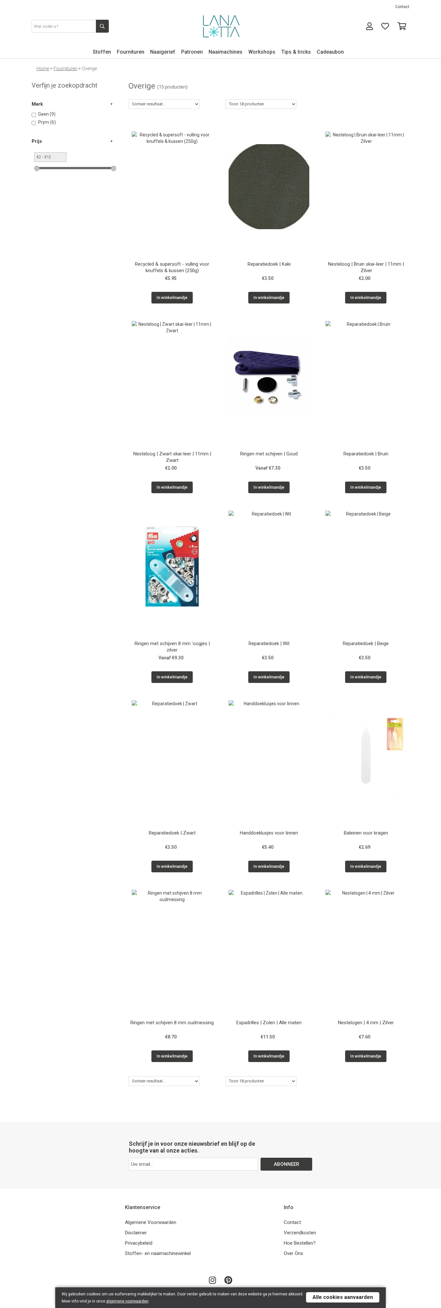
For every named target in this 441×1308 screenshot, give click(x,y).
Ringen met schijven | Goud (269, 454)
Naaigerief (162, 52)
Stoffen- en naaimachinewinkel (158, 1253)
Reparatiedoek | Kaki (269, 264)
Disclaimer (136, 1233)
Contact (402, 7)
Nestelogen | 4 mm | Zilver (366, 1023)
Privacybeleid (138, 1243)
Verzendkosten (300, 1233)
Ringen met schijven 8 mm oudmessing (172, 1023)
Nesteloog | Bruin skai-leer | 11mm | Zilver (366, 267)
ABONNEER (286, 1164)
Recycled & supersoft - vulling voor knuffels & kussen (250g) (172, 267)
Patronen (192, 52)
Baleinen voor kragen (366, 833)
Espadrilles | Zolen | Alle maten (269, 1023)
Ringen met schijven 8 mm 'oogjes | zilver (172, 647)
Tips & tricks (296, 52)
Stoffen (102, 52)
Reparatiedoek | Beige (366, 643)
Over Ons (293, 1253)
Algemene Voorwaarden (150, 1222)
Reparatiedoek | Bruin (366, 454)
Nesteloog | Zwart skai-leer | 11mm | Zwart (172, 457)
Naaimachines (225, 52)
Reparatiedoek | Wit (269, 643)
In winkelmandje (172, 297)
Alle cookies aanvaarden (343, 1297)
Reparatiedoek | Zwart (172, 833)
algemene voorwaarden (127, 1301)
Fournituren (130, 52)
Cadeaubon (330, 52)
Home (42, 68)
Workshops (261, 52)
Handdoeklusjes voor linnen (269, 833)
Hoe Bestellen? (300, 1243)
